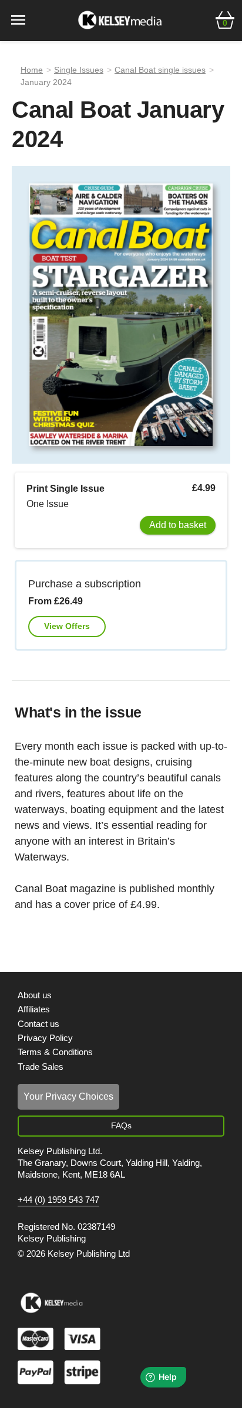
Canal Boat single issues (160, 69)
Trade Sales (40, 1067)
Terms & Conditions (55, 1052)
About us (35, 995)
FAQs (121, 1125)
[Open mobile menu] (18, 19)
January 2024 (46, 82)
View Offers (67, 626)
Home (32, 69)
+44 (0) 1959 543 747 (58, 1200)
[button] (225, 19)
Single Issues (78, 69)
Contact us (38, 1024)
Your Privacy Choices (68, 1096)
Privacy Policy (45, 1038)
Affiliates (34, 1009)
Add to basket (177, 525)
